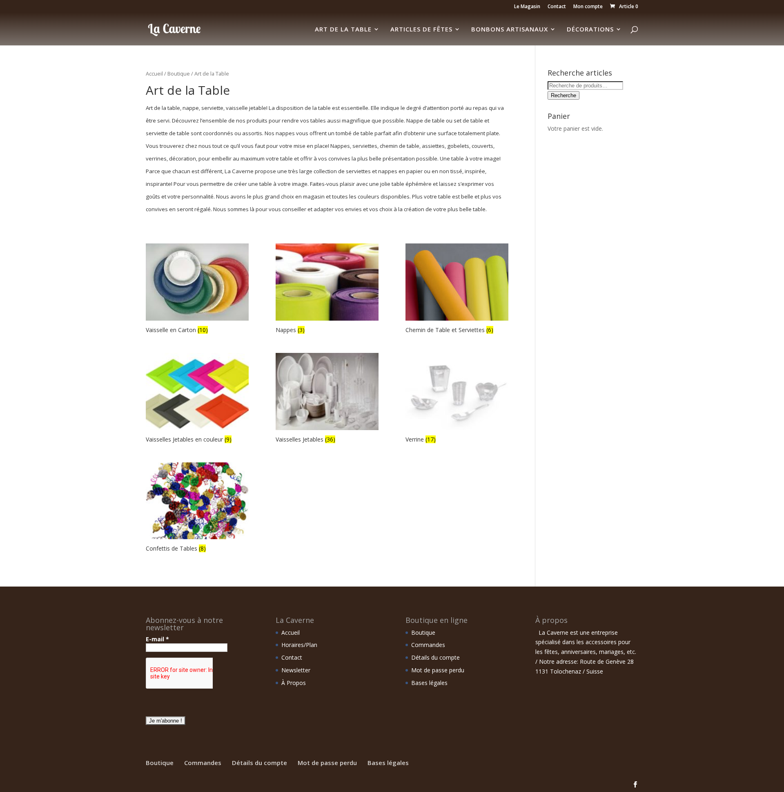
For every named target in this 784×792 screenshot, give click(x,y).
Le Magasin (527, 7)
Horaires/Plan (299, 645)
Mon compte (588, 7)
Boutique (178, 73)
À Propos (293, 683)
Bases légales (429, 683)
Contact (557, 7)
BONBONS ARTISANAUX (509, 29)
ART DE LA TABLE (343, 29)
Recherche (563, 95)
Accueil (154, 73)
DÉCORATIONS (590, 29)
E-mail (157, 639)
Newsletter (295, 670)
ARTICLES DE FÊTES (421, 29)
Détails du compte (435, 657)
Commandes (428, 645)
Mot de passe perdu (437, 670)
